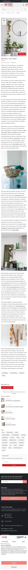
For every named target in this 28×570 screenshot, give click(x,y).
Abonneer (14, 465)
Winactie (4, 447)
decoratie (23, 435)
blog (3, 432)
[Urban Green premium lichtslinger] (14, 251)
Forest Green (11, 228)
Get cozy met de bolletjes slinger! (14, 406)
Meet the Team (13, 440)
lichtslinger (4, 440)
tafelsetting (4, 445)
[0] (26, 4)
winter (10, 447)
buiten (16, 432)
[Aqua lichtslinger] (14, 169)
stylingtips (21, 373)
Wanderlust (4, 228)
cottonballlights (15, 435)
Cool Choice (17, 138)
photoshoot (4, 442)
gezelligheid (5, 437)
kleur (23, 437)
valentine (21, 445)
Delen (20, 54)
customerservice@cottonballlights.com (13, 525)
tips (10, 445)
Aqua (5, 132)
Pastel (9, 132)
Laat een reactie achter (7, 387)
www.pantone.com (15, 287)
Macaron (15, 132)
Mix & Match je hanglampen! (13, 400)
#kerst (18, 437)
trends (3, 375)
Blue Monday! (9, 412)
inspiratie (12, 437)
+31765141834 (7, 521)
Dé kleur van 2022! (10, 13)
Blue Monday (10, 432)
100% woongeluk (5, 86)
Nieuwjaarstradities (11, 425)
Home (2, 13)
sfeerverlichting (13, 442)
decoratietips (5, 373)
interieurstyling (13, 373)
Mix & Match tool (17, 144)
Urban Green (15, 230)
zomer (3, 450)
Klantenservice (14, 498)
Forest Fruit (18, 228)
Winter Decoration (18, 447)
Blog (18, 13)
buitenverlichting (5, 435)
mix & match (21, 440)
